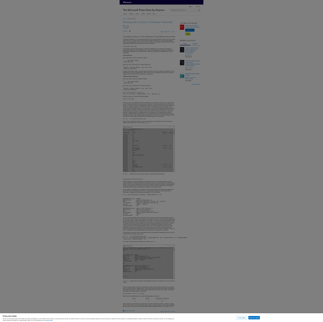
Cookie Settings (242, 317)
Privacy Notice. (49, 320)
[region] (161, 317)
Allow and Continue (254, 317)
